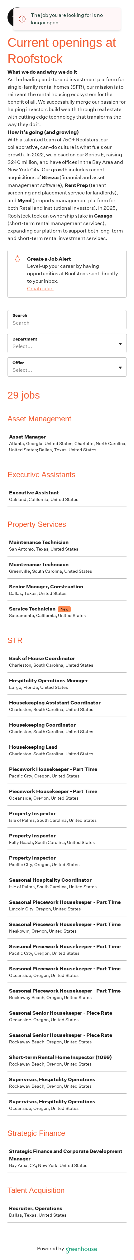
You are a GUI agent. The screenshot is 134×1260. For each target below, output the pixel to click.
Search (19, 315)
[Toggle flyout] (120, 344)
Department (24, 339)
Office (18, 362)
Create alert (40, 289)
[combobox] (12, 346)
